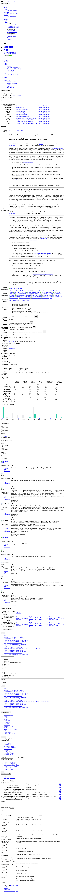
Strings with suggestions (10, 762)
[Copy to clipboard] (35, 316)
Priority (6, 718)
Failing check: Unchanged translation (25, 120)
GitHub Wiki (33, 240)
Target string (7, 722)
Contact (6, 888)
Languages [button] (6, 12)
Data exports (10, 71)
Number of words (8, 726)
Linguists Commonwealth (9, 1)
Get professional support (13, 27)
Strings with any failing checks (23, 116)
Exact (19, 757)
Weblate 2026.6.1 (14, 885)
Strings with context (9, 769)
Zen (49, 106)
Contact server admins (12, 24)
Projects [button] (6, 9)
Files (5, 73)
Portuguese (10, 52)
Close (12, 807)
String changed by (8, 754)
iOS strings (40, 618)
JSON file (18, 613)
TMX (47, 618)
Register (6, 19)
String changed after (9, 776)
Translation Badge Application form (42, 253)
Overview (6, 61)
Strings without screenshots (10, 766)
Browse (14, 95)
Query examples (5, 782)
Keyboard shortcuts (12, 32)
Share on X (10, 84)
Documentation (11, 30)
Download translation (12, 74)
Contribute (9, 34)
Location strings (8, 749)
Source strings (7, 743)
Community (7, 80)
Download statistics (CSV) (13, 67)
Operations (6, 77)
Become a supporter (12, 36)
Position (6, 716)
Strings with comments (9, 763)
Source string (7, 720)
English (13, 489)
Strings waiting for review (22, 109)
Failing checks (10, 70)
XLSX (62, 618)
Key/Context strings (9, 746)
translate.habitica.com (14, 145)
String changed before (9, 778)
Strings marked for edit (21, 114)
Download (11, 341)
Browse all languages (12, 13)
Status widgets (10, 87)
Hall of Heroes (43, 238)
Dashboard (6, 7)
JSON (26, 618)
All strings (18, 106)
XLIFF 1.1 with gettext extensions (52, 618)
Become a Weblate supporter (11, 891)
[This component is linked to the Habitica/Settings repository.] (33, 317)
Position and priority (9, 715)
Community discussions (13, 26)
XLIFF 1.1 (6, 664)
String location (7, 732)
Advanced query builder (7, 739)
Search (5, 63)
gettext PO (6, 661)
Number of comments (9, 728)
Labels (5, 719)
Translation (6, 60)
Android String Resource (18, 618)
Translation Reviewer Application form (43, 274)
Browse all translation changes (8, 605)
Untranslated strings (20, 113)
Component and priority (10, 733)
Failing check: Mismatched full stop (24, 121)
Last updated (7, 725)
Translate (19, 95)
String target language (9, 753)
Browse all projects (12, 10)
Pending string (7, 751)
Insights (6, 64)
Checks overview (11, 16)
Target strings (7, 744)
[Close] (1, 814)
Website (9, 39)
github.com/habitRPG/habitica (16, 130)
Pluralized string (8, 767)
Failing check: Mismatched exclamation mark (27, 123)
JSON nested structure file (31, 618)
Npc (6, 49)
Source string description (10, 747)
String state (6, 750)
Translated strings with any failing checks (26, 118)
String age (6, 723)
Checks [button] (6, 15)
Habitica (8, 46)
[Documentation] (1, 100)
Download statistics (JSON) (14, 69)
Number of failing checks (10, 729)
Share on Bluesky (11, 81)
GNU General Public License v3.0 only (19, 300)
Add (22, 757)
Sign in (5, 20)
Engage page (10, 86)
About (8, 37)
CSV (23, 618)
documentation (19, 180)
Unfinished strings (20, 111)
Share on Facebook (12, 83)
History (9, 66)
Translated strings (20, 107)
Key (5, 730)
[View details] (12, 466)
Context (13, 499)
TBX (44, 618)
